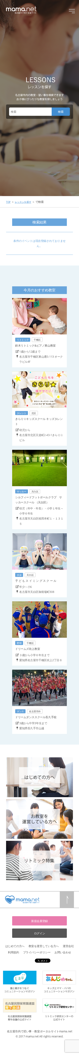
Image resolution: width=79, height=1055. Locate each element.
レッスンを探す (23, 202)
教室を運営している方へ (44, 946)
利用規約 (13, 952)
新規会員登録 (39, 921)
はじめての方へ (15, 946)
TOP (8, 202)
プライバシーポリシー (37, 952)
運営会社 (68, 946)
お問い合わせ (62, 952)
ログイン (39, 933)
